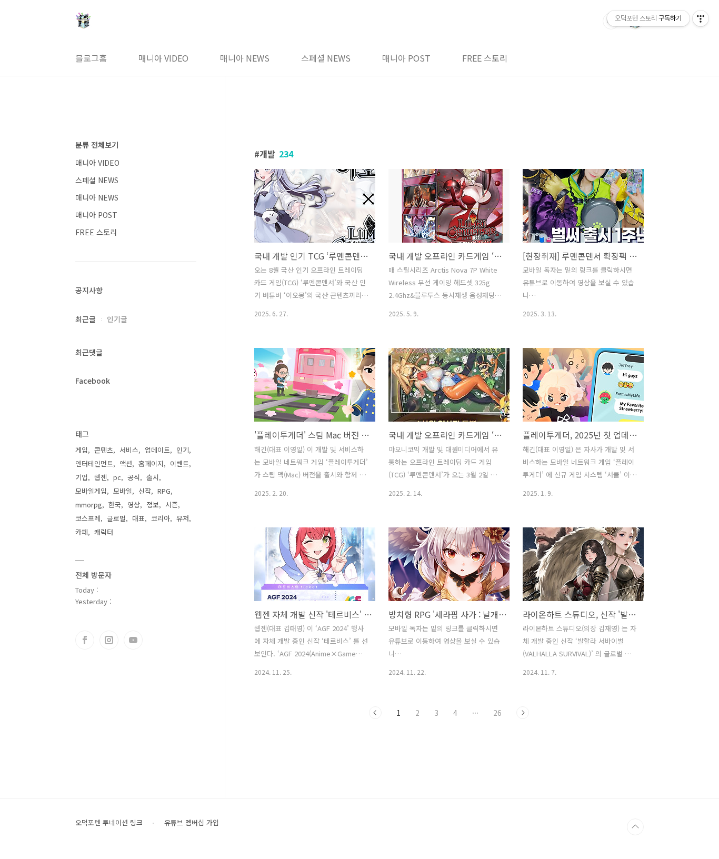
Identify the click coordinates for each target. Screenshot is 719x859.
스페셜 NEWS (326, 58)
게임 (81, 450)
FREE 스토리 (484, 58)
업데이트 (157, 450)
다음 (522, 712)
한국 (114, 505)
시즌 (171, 505)
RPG (164, 491)
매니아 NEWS (244, 58)
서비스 (128, 450)
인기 (182, 450)
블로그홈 (91, 58)
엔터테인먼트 (94, 463)
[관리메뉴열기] (700, 18)
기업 (81, 477)
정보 (152, 505)
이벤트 (179, 463)
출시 (152, 477)
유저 (182, 518)
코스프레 (88, 518)
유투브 (133, 640)
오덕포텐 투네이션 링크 (109, 822)
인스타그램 (108, 640)
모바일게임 (91, 491)
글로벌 (116, 518)
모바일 (122, 491)
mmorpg (88, 505)
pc (117, 477)
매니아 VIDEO (163, 58)
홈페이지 (151, 463)
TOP (635, 826)
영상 (133, 505)
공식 (133, 477)
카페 (81, 532)
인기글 (117, 319)
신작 (144, 491)
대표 (138, 518)
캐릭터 (103, 532)
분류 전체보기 (96, 144)
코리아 (160, 518)
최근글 (85, 319)
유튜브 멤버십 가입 (191, 822)
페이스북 (84, 640)
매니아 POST (406, 58)
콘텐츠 (103, 450)
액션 (125, 463)
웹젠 (100, 477)
